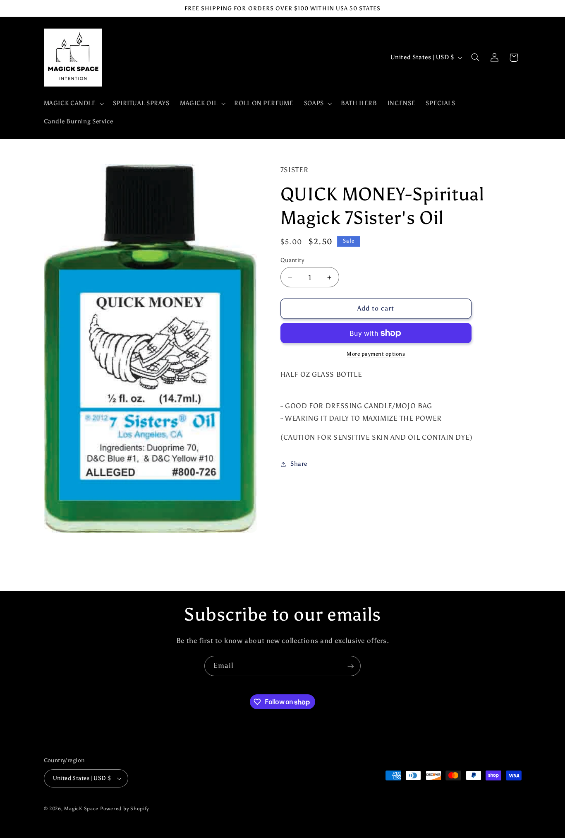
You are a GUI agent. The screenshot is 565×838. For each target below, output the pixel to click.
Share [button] (298, 464)
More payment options (376, 354)
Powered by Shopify (124, 809)
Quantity (292, 260)
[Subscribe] (350, 666)
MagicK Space (81, 809)
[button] (73, 103)
